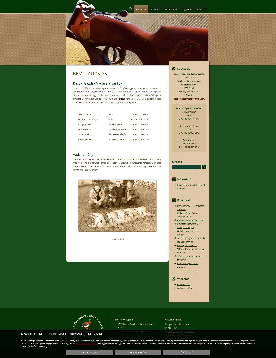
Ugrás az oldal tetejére (178, 324)
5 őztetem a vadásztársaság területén (190, 258)
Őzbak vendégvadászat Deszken (188, 233)
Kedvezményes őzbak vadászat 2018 (187, 215)
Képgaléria (187, 9)
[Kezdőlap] (130, 9)
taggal (122, 98)
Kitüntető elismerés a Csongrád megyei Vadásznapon (187, 227)
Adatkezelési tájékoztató (87, 343)
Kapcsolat (201, 9)
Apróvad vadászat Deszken (190, 220)
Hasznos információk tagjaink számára (191, 187)
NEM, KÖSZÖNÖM (138, 353)
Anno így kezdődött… (187, 245)
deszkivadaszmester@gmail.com (189, 98)
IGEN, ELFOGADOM (89, 353)
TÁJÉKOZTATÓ (186, 353)
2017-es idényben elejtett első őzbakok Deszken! (191, 240)
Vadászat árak (183, 284)
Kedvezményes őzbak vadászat (187, 265)
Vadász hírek (171, 9)
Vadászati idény (184, 288)
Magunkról (141, 9)
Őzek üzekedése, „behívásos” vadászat (191, 207)
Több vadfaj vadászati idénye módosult (191, 251)
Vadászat (155, 9)
